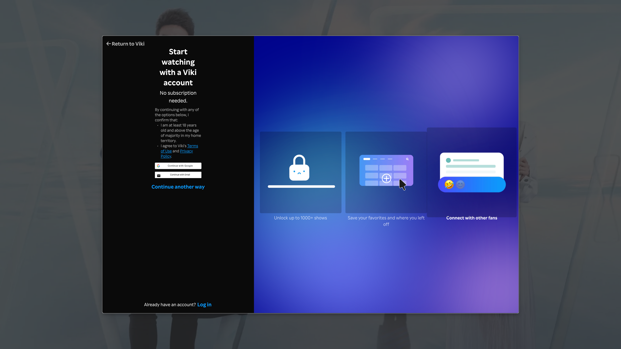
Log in (204, 304)
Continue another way (178, 186)
